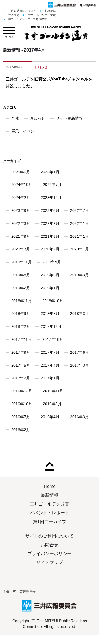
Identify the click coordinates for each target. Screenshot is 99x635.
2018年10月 (52, 301)
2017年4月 (50, 365)
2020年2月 (50, 249)
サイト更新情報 (69, 118)
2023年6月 (50, 210)
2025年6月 (20, 172)
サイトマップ (49, 562)
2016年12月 (21, 391)
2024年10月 (21, 184)
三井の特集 (49, 11)
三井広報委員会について (21, 11)
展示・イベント (24, 131)
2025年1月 (50, 172)
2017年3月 (79, 365)
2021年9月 (20, 236)
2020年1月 (79, 249)
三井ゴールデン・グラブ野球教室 (26, 19)
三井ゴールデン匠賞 (49, 504)
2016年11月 (53, 391)
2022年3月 (20, 223)
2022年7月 (79, 210)
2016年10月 (21, 404)
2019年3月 (79, 275)
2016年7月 (20, 417)
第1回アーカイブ (49, 521)
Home (50, 486)
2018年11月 (21, 301)
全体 (15, 118)
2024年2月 (20, 197)
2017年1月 (50, 378)
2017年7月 (50, 352)
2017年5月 (20, 365)
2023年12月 (51, 197)
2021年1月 (79, 236)
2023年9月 (20, 210)
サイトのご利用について (49, 536)
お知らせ (41, 67)
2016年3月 (79, 417)
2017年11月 (21, 339)
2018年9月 (20, 313)
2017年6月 (79, 352)
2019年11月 (21, 262)
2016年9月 (52, 404)
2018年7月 (50, 313)
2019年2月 (20, 288)
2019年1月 (50, 288)
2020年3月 (20, 249)
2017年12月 (51, 326)
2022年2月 (50, 223)
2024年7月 (52, 184)
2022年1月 (79, 223)
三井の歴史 (12, 15)
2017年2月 (20, 378)
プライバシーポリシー (50, 553)
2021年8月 (50, 236)
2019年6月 (50, 275)
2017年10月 (52, 339)
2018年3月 (79, 313)
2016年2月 (20, 430)
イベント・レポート (49, 512)
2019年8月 (20, 275)
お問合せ (49, 544)
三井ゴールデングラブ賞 (40, 15)
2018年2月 (20, 326)
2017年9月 (20, 352)
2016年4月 (50, 417)
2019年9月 (51, 262)
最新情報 (49, 495)
